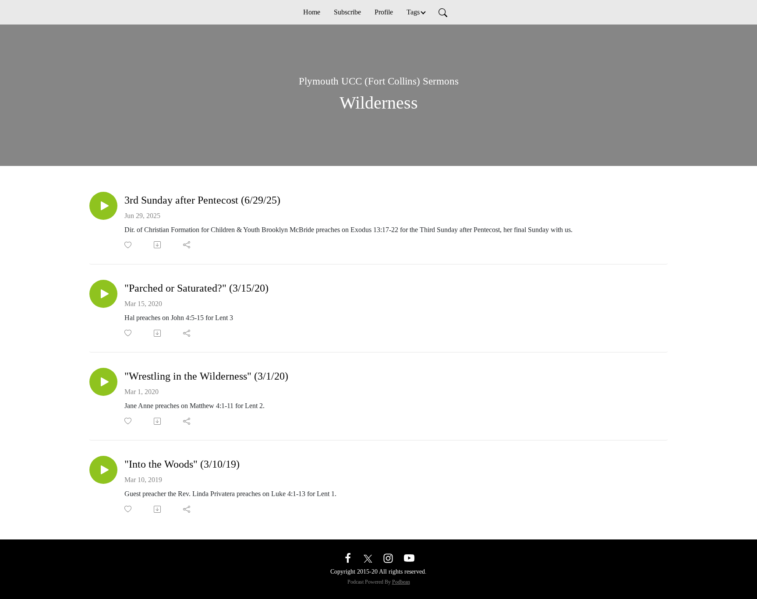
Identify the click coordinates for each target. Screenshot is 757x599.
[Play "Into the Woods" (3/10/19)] (103, 470)
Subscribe (347, 12)
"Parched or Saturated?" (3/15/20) (196, 288)
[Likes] (129, 245)
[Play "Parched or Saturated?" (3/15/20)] (103, 294)
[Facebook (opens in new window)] (348, 557)
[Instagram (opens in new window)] (388, 557)
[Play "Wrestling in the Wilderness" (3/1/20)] (103, 382)
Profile (384, 12)
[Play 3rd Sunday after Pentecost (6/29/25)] (103, 206)
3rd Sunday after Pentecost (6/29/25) (202, 200)
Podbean (401, 582)
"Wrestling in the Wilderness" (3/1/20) (206, 376)
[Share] (187, 244)
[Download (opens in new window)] (158, 244)
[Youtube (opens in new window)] (409, 557)
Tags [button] (413, 12)
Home (311, 12)
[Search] (443, 12)
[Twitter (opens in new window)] (368, 557)
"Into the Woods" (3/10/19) (182, 464)
